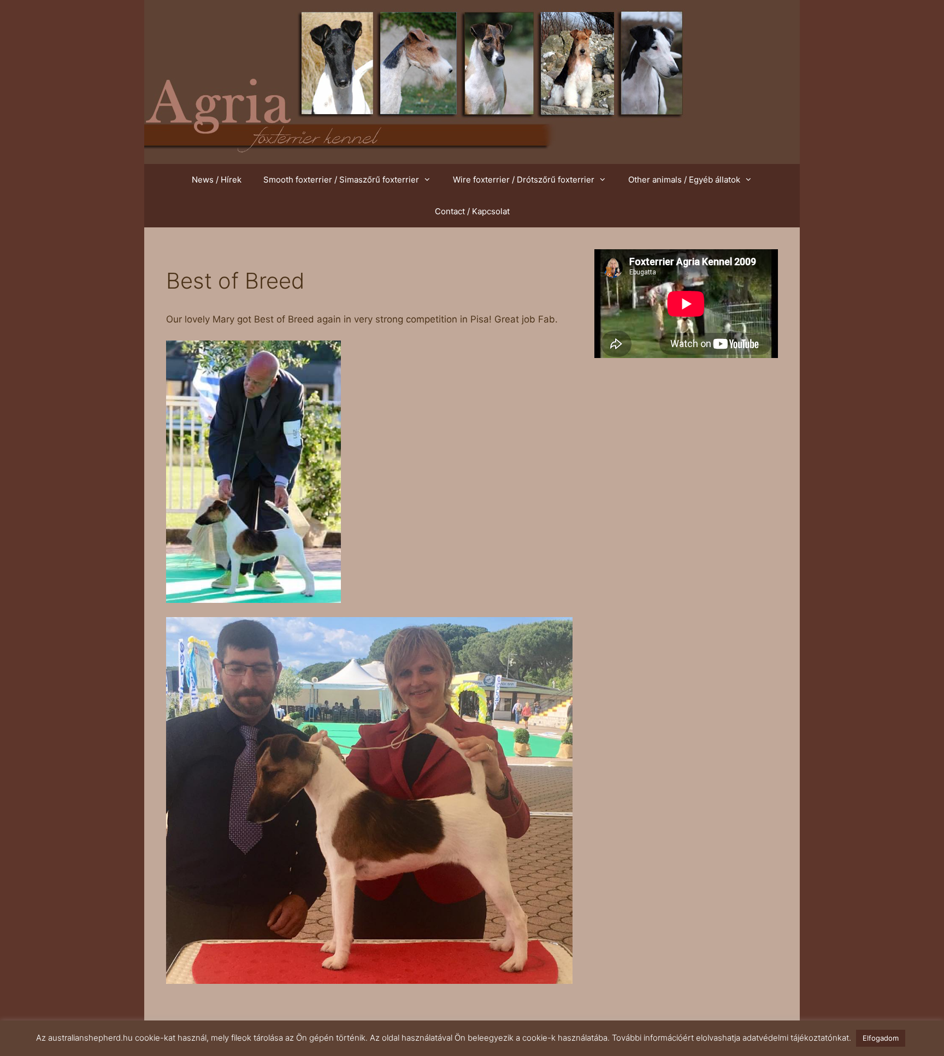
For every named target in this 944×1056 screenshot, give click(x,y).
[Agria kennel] (472, 81)
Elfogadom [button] (881, 1038)
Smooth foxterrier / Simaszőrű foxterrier (341, 179)
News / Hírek (216, 179)
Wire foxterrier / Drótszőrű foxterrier (523, 179)
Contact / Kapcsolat (472, 211)
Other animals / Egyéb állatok (684, 179)
